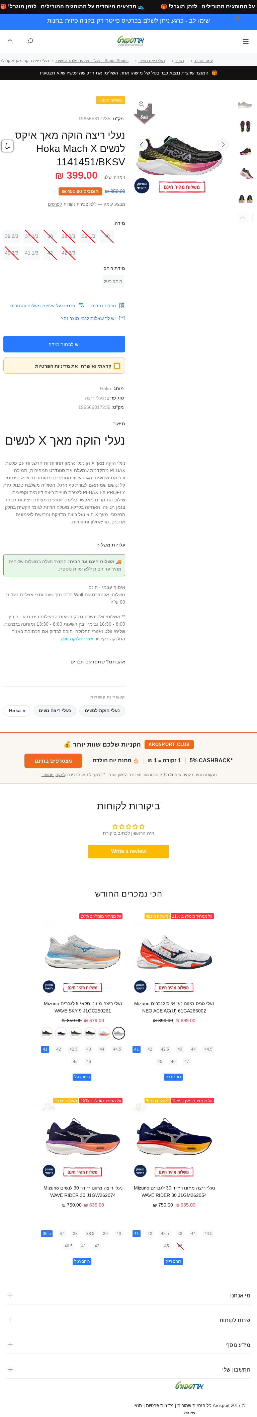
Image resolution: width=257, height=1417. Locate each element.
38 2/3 (68, 236)
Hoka (105, 388)
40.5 (69, 1246)
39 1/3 (88, 236)
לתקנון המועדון (52, 775)
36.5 (47, 1233)
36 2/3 (11, 236)
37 (62, 1233)
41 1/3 (31, 253)
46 (173, 1061)
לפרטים (55, 204)
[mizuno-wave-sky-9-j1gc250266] (75, 1033)
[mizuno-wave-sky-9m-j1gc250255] (90, 1033)
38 (50, 236)
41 (136, 1049)
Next (223, 144)
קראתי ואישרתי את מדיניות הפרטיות (73, 366)
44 (193, 1049)
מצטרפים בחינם (53, 761)
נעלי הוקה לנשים (102, 710)
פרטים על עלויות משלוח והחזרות (42, 305)
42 (50, 253)
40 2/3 (11, 253)
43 (180, 1049)
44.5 (208, 1049)
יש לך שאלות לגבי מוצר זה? (88, 318)
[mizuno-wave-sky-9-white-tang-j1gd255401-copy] (104, 1033)
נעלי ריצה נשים (55, 710)
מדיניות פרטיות (159, 1405)
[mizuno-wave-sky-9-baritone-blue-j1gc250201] (46, 1033)
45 (160, 1061)
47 (186, 1061)
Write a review (128, 851)
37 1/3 (31, 236)
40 (107, 236)
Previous (141, 144)
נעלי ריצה (94, 398)
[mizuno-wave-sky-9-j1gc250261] (118, 1033)
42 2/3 (68, 253)
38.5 (90, 1233)
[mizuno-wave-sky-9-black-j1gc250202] (61, 1033)
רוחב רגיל (113, 281)
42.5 (165, 1049)
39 (105, 1233)
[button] (7, 146)
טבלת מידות (103, 305)
